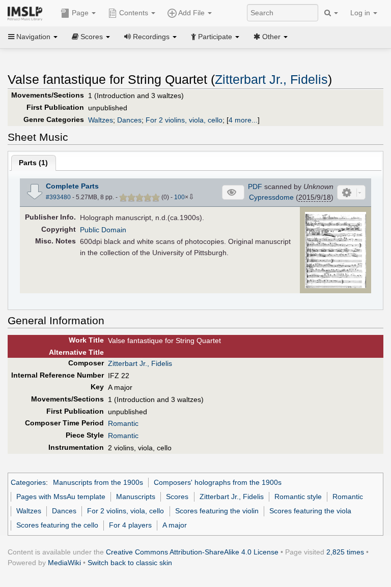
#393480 (58, 197)
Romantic (123, 423)
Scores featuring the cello (57, 525)
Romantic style (298, 496)
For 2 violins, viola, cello (184, 120)
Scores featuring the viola (310, 511)
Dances (129, 120)
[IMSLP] (27, 12)
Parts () (33, 163)
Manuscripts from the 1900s (98, 482)
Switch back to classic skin (130, 563)
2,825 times (345, 552)
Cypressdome (271, 197)
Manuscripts (135, 496)
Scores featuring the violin (217, 511)
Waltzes (100, 120)
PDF (255, 186)
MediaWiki (64, 563)
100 (179, 197)
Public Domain (103, 230)
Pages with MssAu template (60, 496)
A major (174, 525)
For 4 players (130, 525)
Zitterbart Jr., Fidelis (271, 79)
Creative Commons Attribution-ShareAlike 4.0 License (192, 552)
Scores (177, 496)
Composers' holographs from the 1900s (218, 482)
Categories (28, 482)
